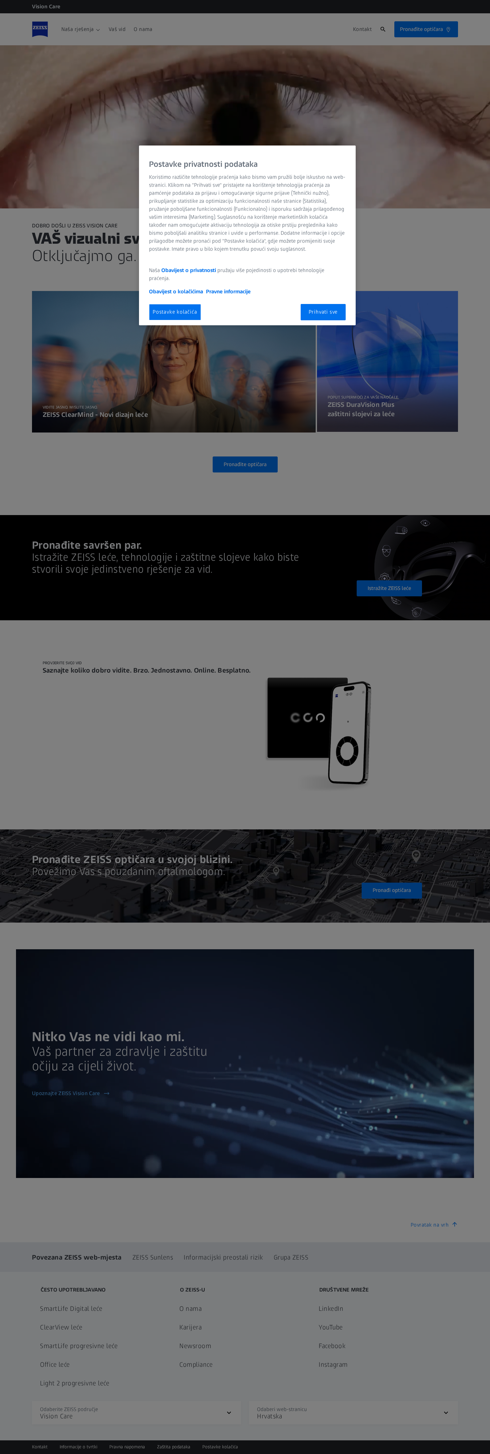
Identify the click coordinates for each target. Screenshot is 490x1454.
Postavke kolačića (175, 312)
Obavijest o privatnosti (188, 270)
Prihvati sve (323, 312)
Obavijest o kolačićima (176, 291)
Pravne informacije (228, 291)
